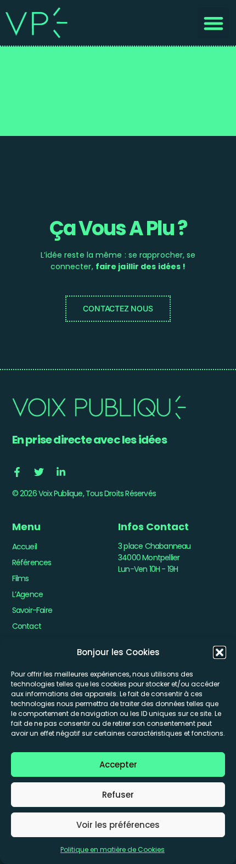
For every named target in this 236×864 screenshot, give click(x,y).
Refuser (118, 794)
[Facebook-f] (17, 472)
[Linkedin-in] (61, 472)
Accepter (118, 764)
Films (20, 578)
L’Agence (27, 594)
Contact (26, 626)
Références (32, 562)
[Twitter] (39, 472)
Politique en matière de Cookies (112, 849)
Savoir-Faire (32, 610)
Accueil (24, 546)
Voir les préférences (118, 825)
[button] (219, 652)
